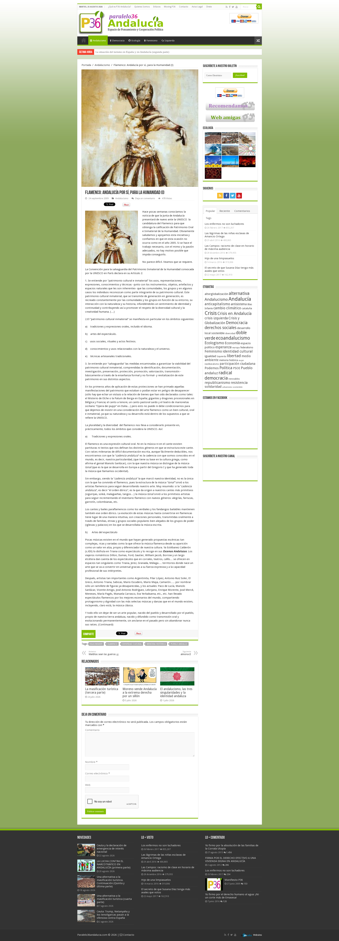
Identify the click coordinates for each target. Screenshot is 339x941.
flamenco (112, 644)
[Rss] (226, 7)
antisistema (239, 304)
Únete (209, 6)
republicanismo (217, 383)
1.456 (229, 852)
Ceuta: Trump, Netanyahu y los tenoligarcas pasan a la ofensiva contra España (113, 914)
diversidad (230, 333)
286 (227, 865)
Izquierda (169, 40)
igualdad (210, 356)
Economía (232, 343)
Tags (208, 218)
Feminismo (152, 40)
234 (228, 874)
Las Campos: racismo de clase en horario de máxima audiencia (229, 247)
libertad (234, 355)
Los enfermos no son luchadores (224, 223)
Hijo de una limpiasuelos (219, 258)
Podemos (212, 368)
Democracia (118, 40)
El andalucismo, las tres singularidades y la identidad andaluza (176, 692)
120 (225, 901)
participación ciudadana (237, 363)
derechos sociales (220, 327)
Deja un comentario (145, 198)
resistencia (239, 383)
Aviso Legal (197, 6)
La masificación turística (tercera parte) (101, 690)
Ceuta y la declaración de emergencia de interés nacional (111, 848)
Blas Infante (96, 644)
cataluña (247, 308)
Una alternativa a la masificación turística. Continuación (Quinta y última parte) (110, 881)
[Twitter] (232, 7)
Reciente (224, 211)
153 (245, 884)
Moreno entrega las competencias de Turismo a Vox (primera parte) (133, 52)
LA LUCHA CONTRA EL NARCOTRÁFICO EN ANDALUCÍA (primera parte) (113, 864)
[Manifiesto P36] (214, 884)
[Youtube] (236, 7)
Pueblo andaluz (179, 644)
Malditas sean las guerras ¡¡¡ (103, 653)
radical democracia (218, 375)
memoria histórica (156, 644)
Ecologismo (214, 343)
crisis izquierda (216, 318)
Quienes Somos (142, 6)
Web (87, 785)
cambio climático (227, 308)
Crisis (211, 313)
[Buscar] (259, 6)
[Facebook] (230, 7)
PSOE (236, 368)
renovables (234, 378)
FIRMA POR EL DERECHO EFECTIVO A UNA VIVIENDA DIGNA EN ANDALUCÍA (230, 859)
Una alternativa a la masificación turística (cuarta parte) (114, 899)
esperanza (223, 347)
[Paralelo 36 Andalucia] (121, 22)
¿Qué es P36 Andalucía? (119, 6)
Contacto (183, 6)
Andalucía (239, 299)
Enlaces (156, 6)
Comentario (92, 730)
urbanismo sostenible (232, 387)
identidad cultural (132, 644)
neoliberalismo (212, 364)
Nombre (91, 762)
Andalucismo (99, 40)
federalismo (246, 347)
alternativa (239, 293)
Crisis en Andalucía (235, 313)
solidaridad (213, 386)
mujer (241, 360)
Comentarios (242, 211)
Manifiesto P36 (234, 879)
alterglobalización (216, 294)
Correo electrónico (97, 773)
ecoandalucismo (233, 338)
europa (236, 347)
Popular (210, 211)
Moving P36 (170, 6)
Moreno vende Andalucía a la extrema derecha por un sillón (140, 692)
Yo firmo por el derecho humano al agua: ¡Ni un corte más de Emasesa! (232, 896)
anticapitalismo (217, 304)
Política (225, 367)
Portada (83, 40)
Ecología (136, 40)
